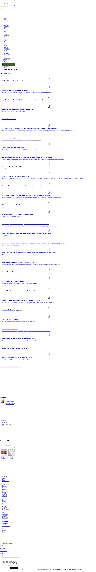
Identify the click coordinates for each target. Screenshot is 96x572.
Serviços (2, 548)
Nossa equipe (3, 553)
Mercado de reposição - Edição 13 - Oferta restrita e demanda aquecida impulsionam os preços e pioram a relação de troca (34, 243)
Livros (3, 531)
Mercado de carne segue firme (10, 329)
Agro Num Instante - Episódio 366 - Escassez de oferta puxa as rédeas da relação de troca (25, 99)
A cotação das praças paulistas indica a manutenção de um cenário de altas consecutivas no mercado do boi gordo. (20, 273)
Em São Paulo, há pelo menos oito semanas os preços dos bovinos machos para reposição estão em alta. (18, 321)
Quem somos (3, 551)
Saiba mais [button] (10, 565)
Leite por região (4, 516)
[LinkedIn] (14, 367)
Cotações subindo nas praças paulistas (12, 310)
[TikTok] (17, 367)
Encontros (4, 60)
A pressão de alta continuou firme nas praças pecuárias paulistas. (12, 216)
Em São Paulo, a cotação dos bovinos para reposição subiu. (11, 245)
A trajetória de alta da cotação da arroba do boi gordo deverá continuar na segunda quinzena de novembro (29, 128)
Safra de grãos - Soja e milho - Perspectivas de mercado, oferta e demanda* (21, 185)
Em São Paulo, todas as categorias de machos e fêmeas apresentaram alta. (14, 111)
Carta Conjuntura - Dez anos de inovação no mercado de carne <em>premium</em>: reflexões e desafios (29, 252)
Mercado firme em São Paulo (9, 271)
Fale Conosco (16, 5)
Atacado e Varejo (5, 507)
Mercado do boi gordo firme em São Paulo (13, 281)
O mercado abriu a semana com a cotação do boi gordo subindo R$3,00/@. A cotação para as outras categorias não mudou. (21, 140)
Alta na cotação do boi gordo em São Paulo (13, 138)
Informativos (4, 530)
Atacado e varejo (5, 515)
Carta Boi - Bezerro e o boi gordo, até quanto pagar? (15, 176)
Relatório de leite (5, 518)
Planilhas (3, 533)
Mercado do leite (5, 514)
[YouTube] (8, 367)
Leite (3, 52)
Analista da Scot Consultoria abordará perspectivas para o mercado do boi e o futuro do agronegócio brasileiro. (19, 235)
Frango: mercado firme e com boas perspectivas (14, 348)
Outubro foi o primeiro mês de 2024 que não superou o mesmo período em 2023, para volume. (17, 359)
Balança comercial (5, 517)
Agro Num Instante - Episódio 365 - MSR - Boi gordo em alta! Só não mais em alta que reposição (27, 157)
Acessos (3, 532)
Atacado (5, 40)
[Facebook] (1, 367)
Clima (3, 479)
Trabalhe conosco (4, 555)
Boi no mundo (6, 39)
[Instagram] (11, 367)
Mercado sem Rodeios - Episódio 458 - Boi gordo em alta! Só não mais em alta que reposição (26, 195)
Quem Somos (16, 4)
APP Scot (4, 61)
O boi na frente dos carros (9, 119)
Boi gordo (6, 31)
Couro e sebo (6, 36)
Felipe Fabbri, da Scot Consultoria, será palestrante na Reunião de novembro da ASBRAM (25, 224)
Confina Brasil (6, 526)
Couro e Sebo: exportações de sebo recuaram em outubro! (17, 357)
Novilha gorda (6, 35)
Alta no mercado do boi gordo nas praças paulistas (15, 90)
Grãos (5, 44)
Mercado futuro (4, 496)
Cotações (4, 30)
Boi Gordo (4, 505)
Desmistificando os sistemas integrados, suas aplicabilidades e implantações (10, 400)
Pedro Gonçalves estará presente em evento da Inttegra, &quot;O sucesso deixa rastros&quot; (26, 233)
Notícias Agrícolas (4, 422)
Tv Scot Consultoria (5, 481)
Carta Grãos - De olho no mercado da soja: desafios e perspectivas (19, 290)
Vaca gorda (6, 34)
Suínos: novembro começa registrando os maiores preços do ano (18, 338)
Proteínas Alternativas (5, 509)
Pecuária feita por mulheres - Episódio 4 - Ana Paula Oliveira (18, 262)
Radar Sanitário (4, 487)
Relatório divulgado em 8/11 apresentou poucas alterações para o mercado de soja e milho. (16, 82)
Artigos (3, 480)
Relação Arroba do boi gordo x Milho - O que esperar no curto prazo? (20, 166)
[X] (5, 367)
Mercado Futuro (5, 506)
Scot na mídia (4, 486)
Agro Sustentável (5, 484)
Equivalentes (6, 41)
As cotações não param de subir (10, 319)
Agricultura (4, 59)
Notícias (4, 17)
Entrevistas (4, 483)
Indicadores (4, 492)
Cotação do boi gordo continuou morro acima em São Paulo (17, 214)
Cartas (3, 485)
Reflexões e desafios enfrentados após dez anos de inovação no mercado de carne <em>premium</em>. (18, 254)
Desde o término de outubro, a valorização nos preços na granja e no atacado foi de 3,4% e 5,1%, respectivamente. (20, 340)
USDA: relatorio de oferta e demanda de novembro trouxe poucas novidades (21, 80)
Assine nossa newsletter (4, 5)
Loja (3, 65)
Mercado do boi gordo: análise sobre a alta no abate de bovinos (18, 205)
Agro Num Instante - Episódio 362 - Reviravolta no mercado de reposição (21, 300)
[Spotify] (21, 367)
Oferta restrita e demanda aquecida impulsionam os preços (17, 109)
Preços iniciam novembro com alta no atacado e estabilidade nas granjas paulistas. (15, 350)
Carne (4, 46)
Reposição (6, 45)
